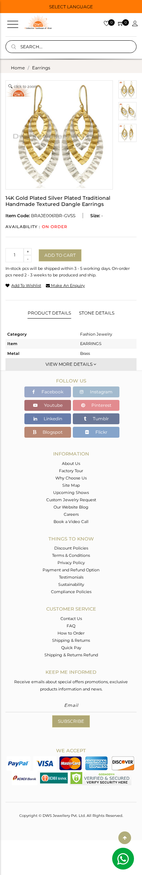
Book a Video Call (71, 521)
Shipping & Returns (71, 640)
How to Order (71, 633)
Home (18, 67)
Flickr (100, 432)
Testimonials (71, 577)
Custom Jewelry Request (71, 499)
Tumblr (100, 418)
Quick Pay (71, 647)
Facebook (51, 391)
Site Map (71, 485)
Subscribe (71, 721)
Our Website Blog (71, 507)
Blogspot (52, 432)
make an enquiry (67, 285)
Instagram (101, 391)
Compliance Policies (71, 591)
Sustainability (71, 584)
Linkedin (52, 418)
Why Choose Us (71, 478)
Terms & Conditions (71, 555)
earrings (41, 67)
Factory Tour (71, 470)
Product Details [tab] (49, 313)
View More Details (70, 364)
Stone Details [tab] (96, 313)
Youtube (53, 405)
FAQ (71, 625)
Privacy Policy (71, 562)
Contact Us (71, 618)
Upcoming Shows (71, 492)
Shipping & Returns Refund (71, 654)
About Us (71, 463)
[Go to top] (124, 837)
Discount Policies (71, 548)
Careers (71, 514)
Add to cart (60, 255)
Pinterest (100, 405)
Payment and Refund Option (71, 569)
